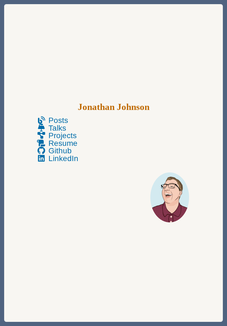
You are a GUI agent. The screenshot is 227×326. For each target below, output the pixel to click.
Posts (57, 120)
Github (59, 150)
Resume (62, 143)
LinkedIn (62, 158)
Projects (61, 135)
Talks (56, 128)
